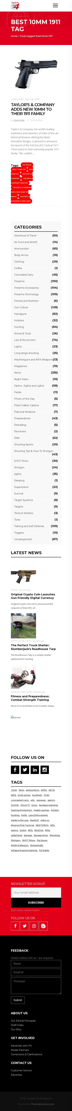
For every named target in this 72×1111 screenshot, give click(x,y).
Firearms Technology (26, 294)
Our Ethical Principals (23, 1020)
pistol (23, 830)
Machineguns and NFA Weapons (33, 359)
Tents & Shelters (23, 513)
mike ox (45, 820)
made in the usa (19, 820)
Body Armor (21, 255)
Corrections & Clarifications (26, 1054)
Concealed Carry (23, 274)
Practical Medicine (24, 411)
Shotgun (19, 467)
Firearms (19, 281)
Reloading (20, 424)
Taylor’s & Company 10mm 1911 (22, 181)
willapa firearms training (24, 850)
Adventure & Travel (25, 235)
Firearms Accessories (26, 287)
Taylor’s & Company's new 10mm (20, 199)
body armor (24, 795)
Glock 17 (24, 805)
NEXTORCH (42, 825)
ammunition (32, 790)
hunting (15, 815)
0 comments (36, 120)
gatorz (51, 800)
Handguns (17, 99)
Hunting (19, 326)
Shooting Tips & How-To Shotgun (33, 451)
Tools (17, 519)
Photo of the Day (24, 398)
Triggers (19, 532)
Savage (28, 835)
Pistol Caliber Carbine (26, 405)
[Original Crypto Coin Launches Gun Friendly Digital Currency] (23, 574)
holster (55, 810)
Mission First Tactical (22, 825)
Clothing (19, 261)
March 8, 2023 (32, 99)
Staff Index (17, 1025)
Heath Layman (41, 810)
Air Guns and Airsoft (25, 242)
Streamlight (36, 845)
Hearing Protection (21, 810)
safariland (16, 835)
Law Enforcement (24, 340)
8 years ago (24, 590)
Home (14, 36)
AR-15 (51, 790)
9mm (21, 790)
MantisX (34, 820)
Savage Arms (41, 835)
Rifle (17, 437)
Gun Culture (21, 307)
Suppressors (21, 487)
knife (24, 815)
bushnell (37, 795)
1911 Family (26, 165)
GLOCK (15, 805)
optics (14, 830)
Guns (34, 805)
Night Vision (21, 379)
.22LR (14, 790)
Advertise (16, 1074)
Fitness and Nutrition (26, 300)
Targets (18, 506)
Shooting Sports (23, 444)
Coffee (18, 268)
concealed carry (20, 800)
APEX (44, 790)
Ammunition (21, 248)
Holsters (19, 320)
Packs (17, 392)
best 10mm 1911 (19, 169)
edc (32, 800)
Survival (18, 493)
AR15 (13, 795)
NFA (52, 825)
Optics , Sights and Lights (29, 385)
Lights (18, 346)
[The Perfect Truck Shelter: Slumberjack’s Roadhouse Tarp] (23, 625)
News (17, 372)
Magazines (20, 366)
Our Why (16, 1029)
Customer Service (21, 1070)
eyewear (41, 800)
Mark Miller (19, 120)
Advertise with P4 (21, 1045)
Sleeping (19, 480)
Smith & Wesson (19, 845)
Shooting (55, 835)
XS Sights (44, 850)
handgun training (48, 805)
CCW (46, 795)
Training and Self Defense (29, 526)
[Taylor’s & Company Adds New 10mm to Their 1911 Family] (36, 74)
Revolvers (20, 431)
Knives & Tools (22, 333)
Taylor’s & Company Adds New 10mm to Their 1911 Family (32, 109)
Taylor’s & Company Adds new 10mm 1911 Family (21, 192)
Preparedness (22, 418)
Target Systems (23, 500)
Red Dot (38, 830)
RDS (30, 830)
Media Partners (20, 1050)
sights (17, 473)
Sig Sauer (42, 840)
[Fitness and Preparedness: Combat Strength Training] (23, 676)
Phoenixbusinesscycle (42, 1104)
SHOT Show (21, 460)
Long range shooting (26, 353)
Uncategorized (23, 539)
